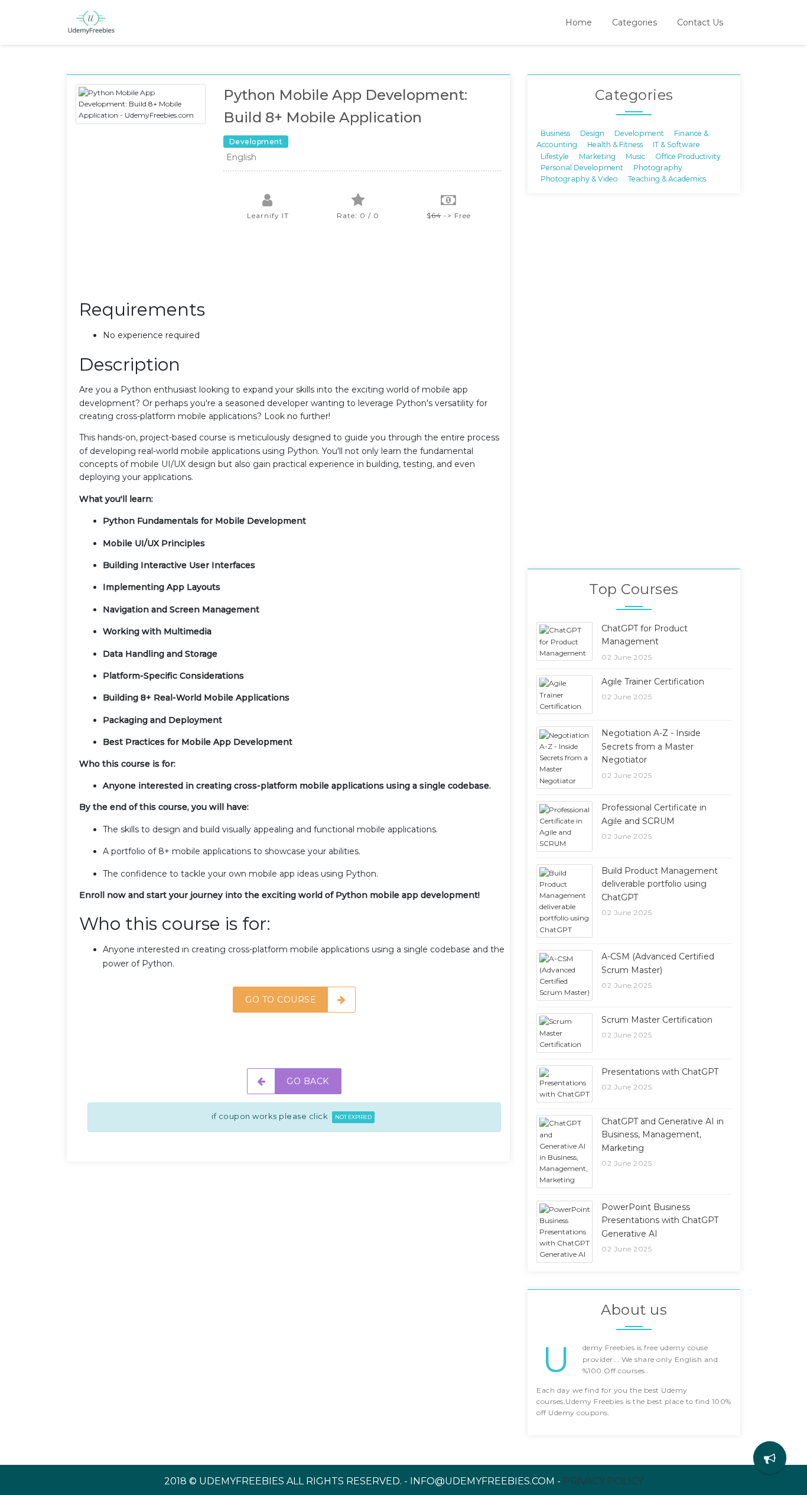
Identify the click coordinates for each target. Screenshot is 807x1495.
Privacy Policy (603, 1481)
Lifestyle (555, 155)
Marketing (597, 155)
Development (639, 132)
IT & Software (676, 144)
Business (555, 132)
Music (635, 155)
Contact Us (700, 22)
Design (592, 132)
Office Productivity (688, 155)
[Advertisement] (294, 266)
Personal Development (582, 167)
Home (578, 22)
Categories (634, 22)
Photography (657, 167)
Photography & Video (579, 178)
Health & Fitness (615, 144)
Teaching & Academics (667, 178)
